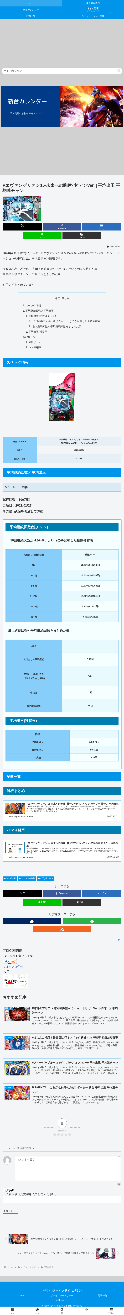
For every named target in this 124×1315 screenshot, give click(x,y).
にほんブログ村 (13, 966)
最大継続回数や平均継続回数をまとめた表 (56, 326)
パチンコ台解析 (28, 878)
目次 (57, 298)
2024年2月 (11, 878)
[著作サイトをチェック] (32, 921)
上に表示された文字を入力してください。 (30, 1194)
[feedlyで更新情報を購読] (92, 921)
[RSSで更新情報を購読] (62, 929)
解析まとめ (34, 342)
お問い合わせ (62, 1300)
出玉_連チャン (46, 878)
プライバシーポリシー (62, 1295)
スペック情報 (33, 305)
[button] (119, 71)
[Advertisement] (62, 42)
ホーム (21, 1295)
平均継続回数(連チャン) (42, 315)
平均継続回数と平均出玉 (39, 310)
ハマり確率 (34, 347)
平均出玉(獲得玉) (38, 331)
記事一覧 (30, 336)
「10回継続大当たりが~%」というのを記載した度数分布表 (66, 321)
